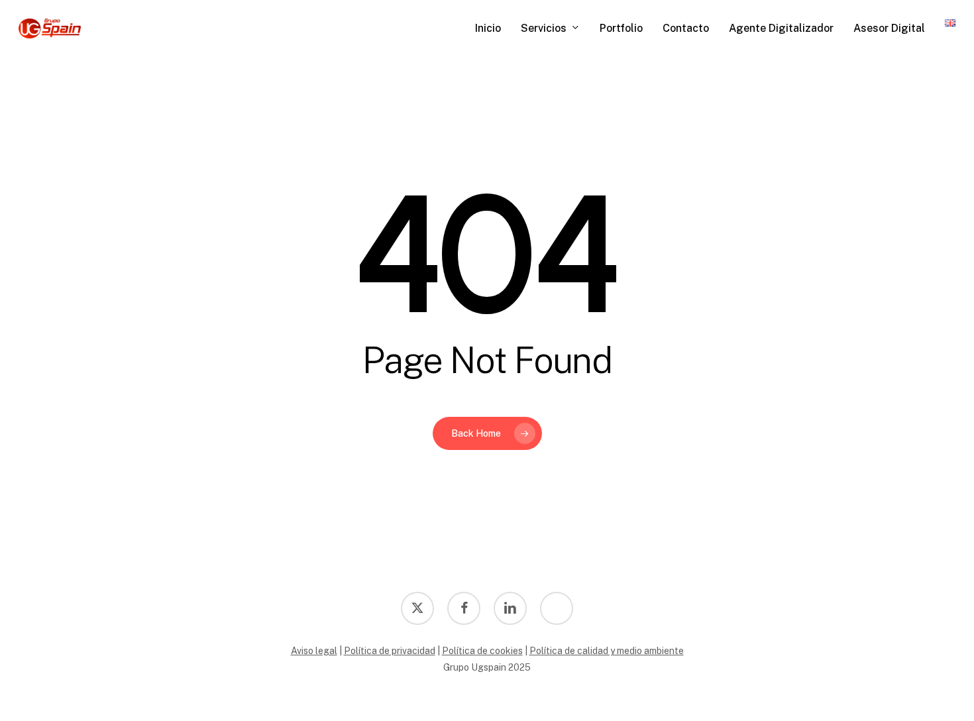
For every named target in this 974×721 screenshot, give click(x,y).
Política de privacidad (389, 650)
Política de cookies (482, 650)
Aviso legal (314, 650)
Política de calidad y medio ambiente (606, 650)
